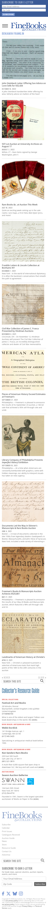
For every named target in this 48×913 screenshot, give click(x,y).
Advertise (6, 854)
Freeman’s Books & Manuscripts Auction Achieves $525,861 (21, 592)
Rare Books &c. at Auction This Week (20, 204)
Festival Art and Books (14, 702)
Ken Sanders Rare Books (15, 752)
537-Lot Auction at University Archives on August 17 (22, 145)
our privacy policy (12, 901)
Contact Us (6, 851)
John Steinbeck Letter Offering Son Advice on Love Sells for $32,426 (24, 84)
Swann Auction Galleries (15, 775)
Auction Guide (8, 838)
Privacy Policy (27, 906)
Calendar (6, 828)
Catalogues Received (11, 834)
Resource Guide (9, 848)
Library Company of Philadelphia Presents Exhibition (22, 461)
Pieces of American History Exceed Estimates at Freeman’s (24, 395)
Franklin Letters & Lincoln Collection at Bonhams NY (20, 266)
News (4, 841)
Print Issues (7, 831)
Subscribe (6, 824)
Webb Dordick (9, 727)
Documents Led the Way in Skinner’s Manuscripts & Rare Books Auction (19, 527)
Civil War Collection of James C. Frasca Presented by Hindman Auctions (20, 329)
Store (4, 844)
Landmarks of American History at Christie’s (23, 657)
